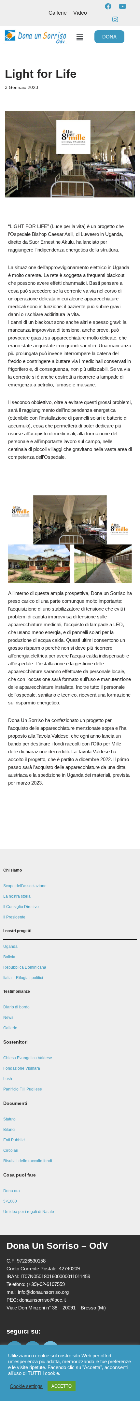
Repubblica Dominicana (24, 967)
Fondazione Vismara (21, 1068)
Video (80, 13)
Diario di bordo (16, 1007)
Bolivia (9, 957)
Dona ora (11, 1191)
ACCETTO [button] (61, 1386)
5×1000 (10, 1201)
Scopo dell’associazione (25, 886)
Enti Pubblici (14, 1140)
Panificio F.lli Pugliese (22, 1089)
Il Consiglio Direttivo (21, 906)
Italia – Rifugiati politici (23, 977)
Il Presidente (14, 917)
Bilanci (9, 1129)
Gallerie (58, 13)
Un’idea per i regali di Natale (28, 1211)
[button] (79, 37)
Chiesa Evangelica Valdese (27, 1058)
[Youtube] (122, 6)
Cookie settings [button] (26, 1386)
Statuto (9, 1119)
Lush (7, 1078)
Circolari (10, 1150)
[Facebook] (108, 6)
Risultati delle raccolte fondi (27, 1161)
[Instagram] (115, 19)
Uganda (10, 946)
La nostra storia (17, 896)
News (8, 1017)
